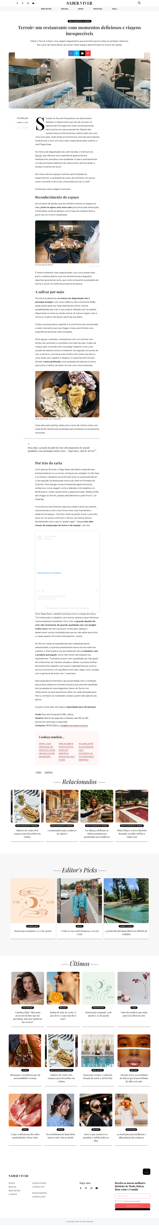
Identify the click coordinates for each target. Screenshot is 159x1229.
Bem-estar (46, 9)
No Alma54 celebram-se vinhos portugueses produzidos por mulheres (97, 833)
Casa (134, 1008)
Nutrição (131, 1129)
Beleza (64, 9)
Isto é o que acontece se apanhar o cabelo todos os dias (96, 1137)
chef (38, 772)
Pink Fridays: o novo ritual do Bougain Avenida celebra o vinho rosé (132, 833)
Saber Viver (22, 122)
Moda (81, 9)
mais (114, 9)
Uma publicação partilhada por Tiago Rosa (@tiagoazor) (67, 608)
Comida (13, 1194)
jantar (48, 772)
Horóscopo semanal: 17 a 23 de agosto (33, 930)
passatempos (39, 1193)
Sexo (25, 1129)
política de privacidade (132, 1201)
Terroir (38, 155)
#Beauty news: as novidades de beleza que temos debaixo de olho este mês (134, 1078)
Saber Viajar (126, 926)
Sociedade (28, 1008)
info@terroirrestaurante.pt (74, 725)
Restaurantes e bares (79, 21)
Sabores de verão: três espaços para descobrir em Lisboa (27, 833)
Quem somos (39, 1183)
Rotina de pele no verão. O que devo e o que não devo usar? (63, 1015)
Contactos (38, 1187)
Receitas (98, 9)
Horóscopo (33, 926)
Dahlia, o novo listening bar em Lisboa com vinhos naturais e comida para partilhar (47, 750)
